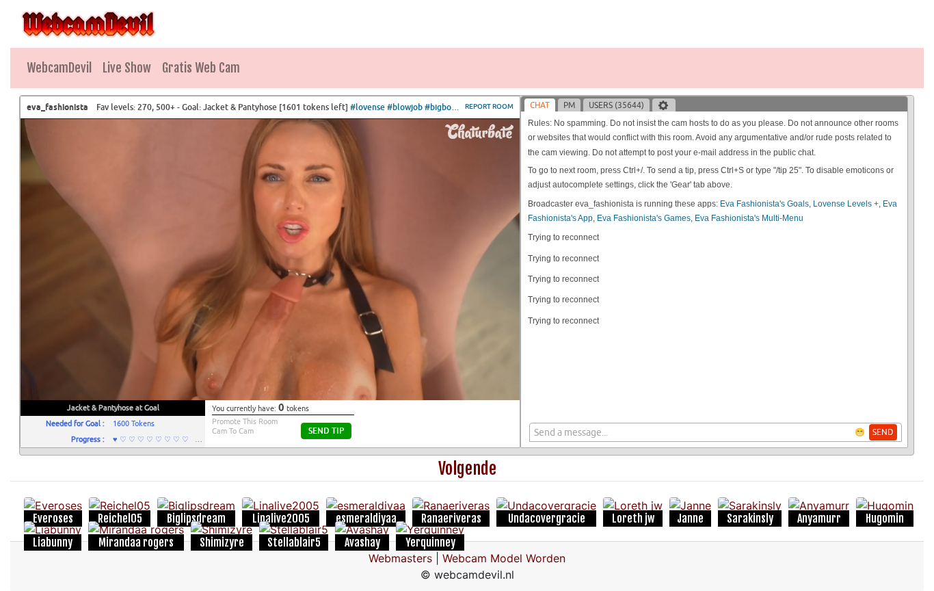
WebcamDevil (59, 67)
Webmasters (400, 558)
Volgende (467, 468)
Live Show (127, 67)
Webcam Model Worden (503, 558)
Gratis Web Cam (201, 67)
